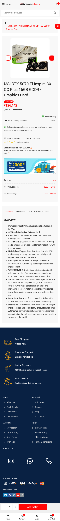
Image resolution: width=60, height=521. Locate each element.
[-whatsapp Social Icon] (22, 495)
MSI (54, 180)
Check (52, 120)
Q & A (30, 212)
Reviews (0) (38, 212)
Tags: (47, 212)
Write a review (23, 142)
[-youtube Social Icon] (18, 495)
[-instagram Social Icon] (14, 495)
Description (9, 212)
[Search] (54, 13)
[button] (51, 58)
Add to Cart (32, 507)
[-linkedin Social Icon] (5, 495)
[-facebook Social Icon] (10, 495)
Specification (21, 212)
